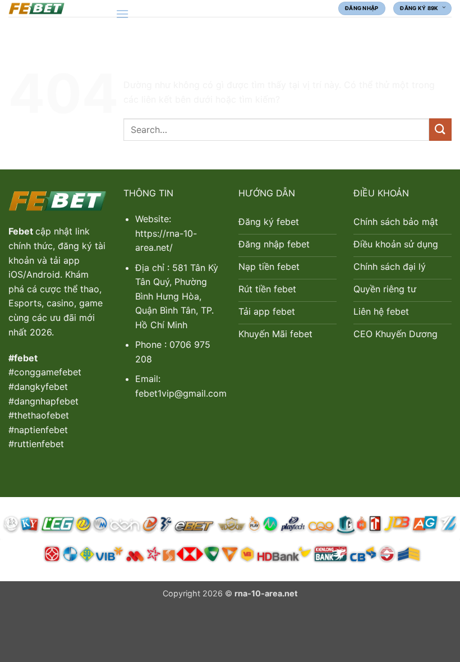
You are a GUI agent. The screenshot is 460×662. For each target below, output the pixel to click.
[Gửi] (440, 129)
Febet (21, 231)
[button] (122, 13)
